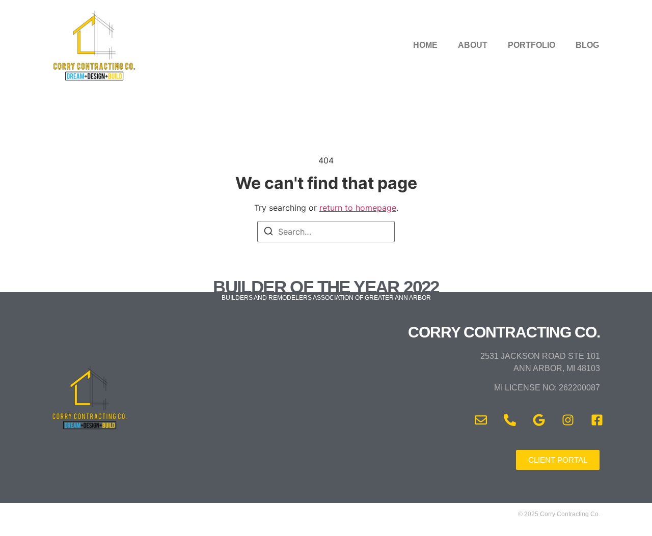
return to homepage (357, 208)
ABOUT (472, 45)
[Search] (268, 232)
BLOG (587, 45)
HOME (425, 45)
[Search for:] (326, 231)
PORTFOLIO (531, 45)
